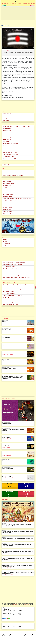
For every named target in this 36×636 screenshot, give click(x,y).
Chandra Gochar (14, 615)
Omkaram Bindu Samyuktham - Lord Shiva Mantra (12, 295)
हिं (35, 288)
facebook (3, 618)
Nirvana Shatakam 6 (7, 141)
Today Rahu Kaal (14, 613)
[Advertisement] (18, 13)
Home (2, 3)
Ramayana (5, 239)
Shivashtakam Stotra (7, 209)
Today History (20, 610)
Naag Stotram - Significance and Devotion (11, 150)
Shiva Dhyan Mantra (7, 139)
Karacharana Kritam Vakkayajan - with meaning (12, 289)
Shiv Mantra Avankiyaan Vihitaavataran (10, 137)
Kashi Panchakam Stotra (7, 207)
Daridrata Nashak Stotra (7, 211)
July (13, 625)
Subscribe (32, 5)
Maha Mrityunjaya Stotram (8, 187)
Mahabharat (5, 241)
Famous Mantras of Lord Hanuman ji (10, 268)
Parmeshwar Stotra (6, 189)
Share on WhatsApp (8, 25)
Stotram (3, 179)
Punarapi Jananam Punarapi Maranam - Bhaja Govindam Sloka (15, 270)
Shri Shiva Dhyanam (7, 130)
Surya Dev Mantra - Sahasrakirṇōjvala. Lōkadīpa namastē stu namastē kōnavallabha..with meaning (16, 278)
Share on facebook (2, 25)
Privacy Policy (4, 613)
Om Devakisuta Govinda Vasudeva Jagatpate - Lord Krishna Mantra (15, 275)
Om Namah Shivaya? (6, 85)
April (8, 625)
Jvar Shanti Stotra (6, 192)
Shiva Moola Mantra (7, 128)
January (3, 625)
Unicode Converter (19, 614)
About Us (3, 610)
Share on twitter (4, 25)
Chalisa (3, 162)
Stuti (3, 168)
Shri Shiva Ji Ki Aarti (7, 113)
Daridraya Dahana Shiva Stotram (9, 213)
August (14, 626)
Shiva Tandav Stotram (7, 181)
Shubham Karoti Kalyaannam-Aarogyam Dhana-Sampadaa (14, 262)
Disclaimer (9, 610)
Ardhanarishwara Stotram (8, 202)
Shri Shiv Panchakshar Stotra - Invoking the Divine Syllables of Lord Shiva (17, 198)
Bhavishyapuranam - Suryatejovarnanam (10, 143)
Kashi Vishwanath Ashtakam (8, 194)
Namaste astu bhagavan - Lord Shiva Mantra (11, 158)
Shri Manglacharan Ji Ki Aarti (8, 118)
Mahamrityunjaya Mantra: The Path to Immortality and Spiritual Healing (16, 126)
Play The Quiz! (18, 3)
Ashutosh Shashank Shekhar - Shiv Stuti (10, 170)
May (8, 626)
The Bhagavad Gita (6, 243)
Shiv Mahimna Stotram (7, 196)
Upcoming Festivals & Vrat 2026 (9, 398)
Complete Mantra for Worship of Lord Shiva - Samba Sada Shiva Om (16, 284)
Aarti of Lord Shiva (6, 120)
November (19, 626)
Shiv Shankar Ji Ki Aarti (7, 115)
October (19, 625)
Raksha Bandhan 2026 (7, 3)
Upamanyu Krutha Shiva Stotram (9, 205)
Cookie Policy (4, 614)
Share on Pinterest (6, 25)
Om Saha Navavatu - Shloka (8, 156)
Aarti (3, 111)
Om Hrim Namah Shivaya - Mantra (9, 293)
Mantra (3, 124)
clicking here (26, 604)
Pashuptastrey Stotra (7, 185)
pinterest (7, 618)
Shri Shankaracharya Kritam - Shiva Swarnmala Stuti (13, 175)
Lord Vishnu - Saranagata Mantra (9, 266)
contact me (15, 604)
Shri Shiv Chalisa (6, 164)
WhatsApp (3, 5)
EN (35, 286)
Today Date (14, 3)
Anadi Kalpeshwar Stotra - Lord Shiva (10, 200)
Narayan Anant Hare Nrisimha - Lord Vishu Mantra (12, 264)
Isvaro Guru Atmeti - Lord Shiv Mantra (10, 152)
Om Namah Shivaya (7, 132)
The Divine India (18, 1)
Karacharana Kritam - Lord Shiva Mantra (10, 154)
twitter (5, 618)
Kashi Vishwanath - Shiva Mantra (9, 145)
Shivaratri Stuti (6, 173)
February (3, 626)
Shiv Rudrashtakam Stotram (8, 183)
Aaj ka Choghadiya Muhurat (26, 3)
